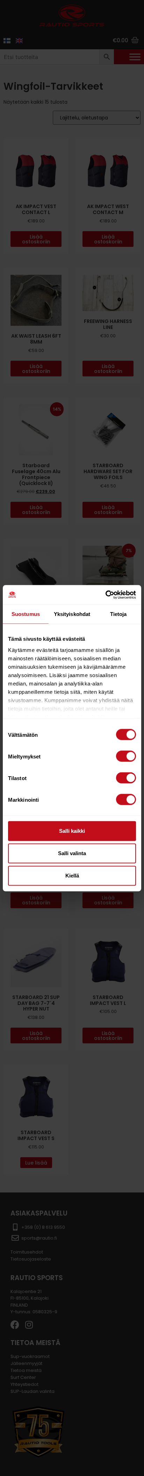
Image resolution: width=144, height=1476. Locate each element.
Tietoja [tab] (118, 614)
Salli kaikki (72, 831)
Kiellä (72, 876)
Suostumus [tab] (26, 614)
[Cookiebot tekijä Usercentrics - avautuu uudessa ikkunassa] (105, 594)
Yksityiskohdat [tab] (72, 614)
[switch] (126, 756)
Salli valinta (72, 853)
